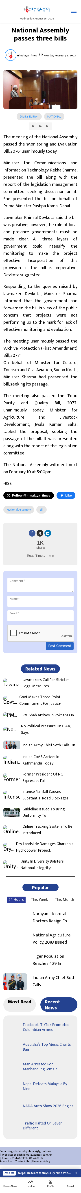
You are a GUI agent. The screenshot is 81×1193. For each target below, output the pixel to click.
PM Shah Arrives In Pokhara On (48, 715)
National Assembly (19, 509)
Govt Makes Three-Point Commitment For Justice (40, 700)
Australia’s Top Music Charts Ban (47, 1047)
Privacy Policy (41, 1161)
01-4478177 (36, 1158)
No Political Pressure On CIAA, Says (46, 729)
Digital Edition (29, 116)
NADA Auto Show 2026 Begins (48, 1106)
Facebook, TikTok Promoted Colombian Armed (46, 1027)
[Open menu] (74, 11)
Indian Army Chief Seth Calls (54, 981)
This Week (39, 900)
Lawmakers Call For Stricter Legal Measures (45, 683)
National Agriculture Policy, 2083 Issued (52, 938)
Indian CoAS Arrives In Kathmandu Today (40, 760)
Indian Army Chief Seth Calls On (48, 745)
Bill (41, 509)
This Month (64, 900)
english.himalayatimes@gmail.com (30, 1151)
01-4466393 (19, 1158)
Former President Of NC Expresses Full (42, 777)
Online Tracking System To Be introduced (47, 829)
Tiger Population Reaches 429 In (48, 960)
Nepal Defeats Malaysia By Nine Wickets (45, 1173)
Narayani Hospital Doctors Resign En (50, 917)
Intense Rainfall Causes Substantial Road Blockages (45, 795)
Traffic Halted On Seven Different (42, 1126)
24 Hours (16, 900)
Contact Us (22, 1161)
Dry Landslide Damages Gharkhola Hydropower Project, (45, 847)
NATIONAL (54, 116)
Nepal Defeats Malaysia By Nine (45, 1086)
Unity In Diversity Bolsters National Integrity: (42, 864)
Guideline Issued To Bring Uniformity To (43, 812)
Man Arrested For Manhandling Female (40, 1067)
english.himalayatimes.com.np (32, 1154)
